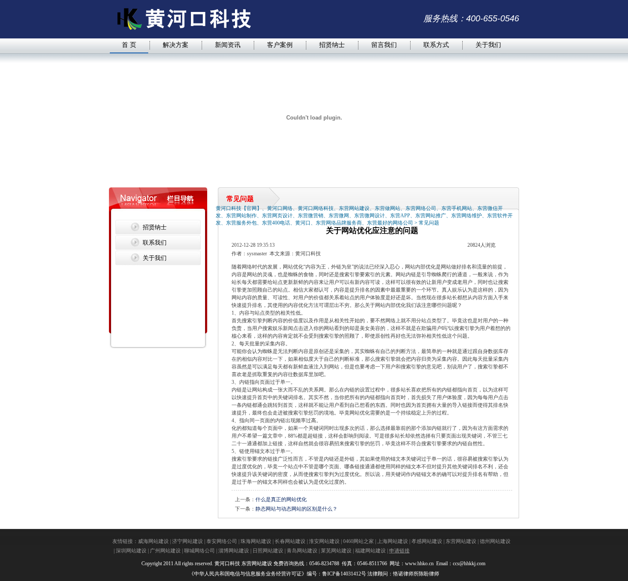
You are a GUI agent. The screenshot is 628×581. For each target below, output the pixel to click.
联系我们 (155, 242)
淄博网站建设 (233, 551)
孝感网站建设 (426, 541)
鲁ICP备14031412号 (344, 574)
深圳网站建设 (131, 551)
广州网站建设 (165, 551)
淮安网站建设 (324, 541)
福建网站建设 (370, 551)
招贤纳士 (332, 44)
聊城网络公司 (199, 551)
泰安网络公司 (221, 541)
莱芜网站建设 (336, 551)
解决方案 (175, 44)
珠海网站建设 (256, 541)
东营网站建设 (461, 541)
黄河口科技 (227, 563)
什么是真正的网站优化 (281, 499)
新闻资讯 (228, 44)
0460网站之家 (358, 541)
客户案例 (280, 44)
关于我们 (488, 44)
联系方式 (436, 44)
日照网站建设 (267, 551)
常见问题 (429, 223)
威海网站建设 (153, 541)
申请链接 (399, 551)
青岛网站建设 (302, 551)
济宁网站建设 (187, 541)
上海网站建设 (392, 541)
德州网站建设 (495, 541)
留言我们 (384, 44)
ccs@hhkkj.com (470, 563)
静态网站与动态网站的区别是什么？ (296, 509)
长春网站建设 (290, 541)
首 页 (129, 44)
